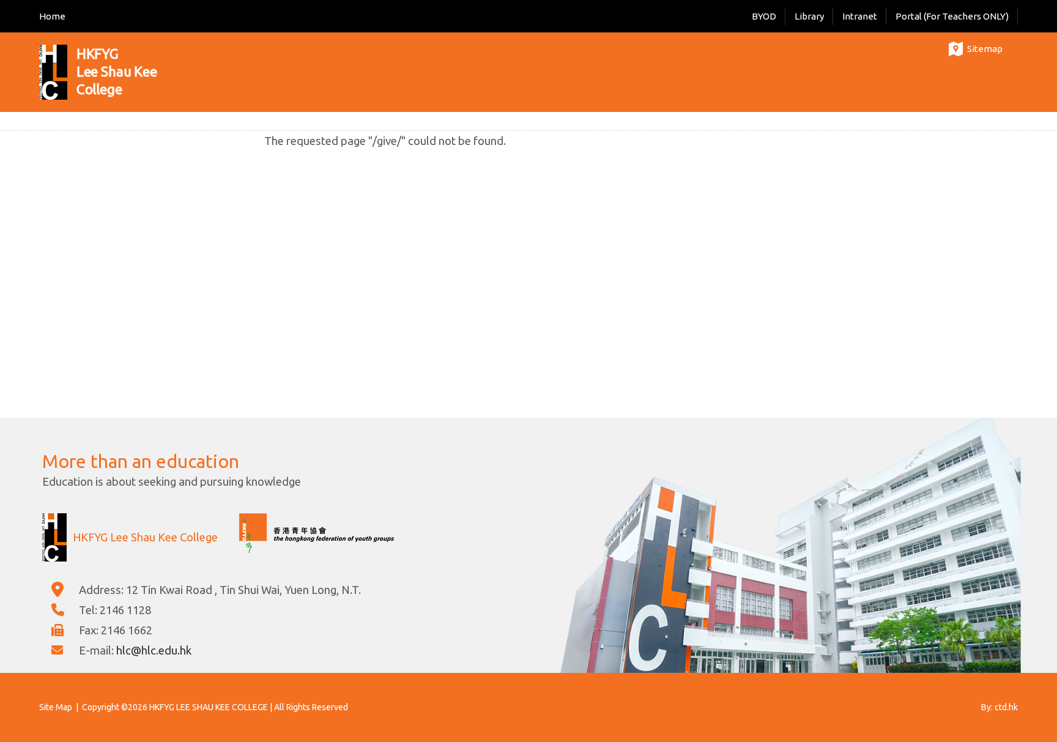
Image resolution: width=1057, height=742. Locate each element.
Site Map (55, 707)
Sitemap (985, 48)
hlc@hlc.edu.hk (153, 650)
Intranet (859, 16)
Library (809, 16)
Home (52, 16)
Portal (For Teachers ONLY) (952, 16)
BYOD (764, 16)
